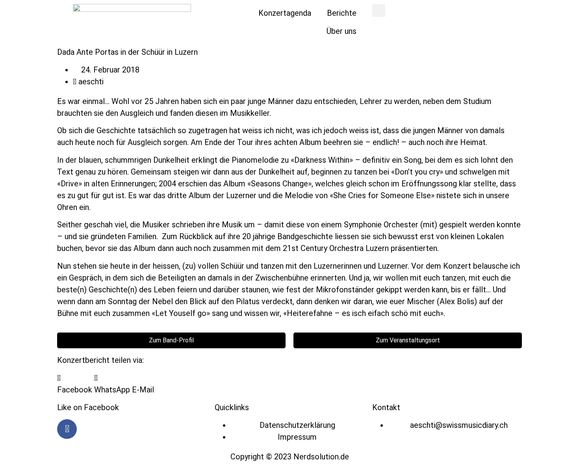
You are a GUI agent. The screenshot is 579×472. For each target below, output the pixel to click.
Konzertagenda (284, 13)
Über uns (341, 31)
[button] (378, 10)
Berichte (341, 13)
